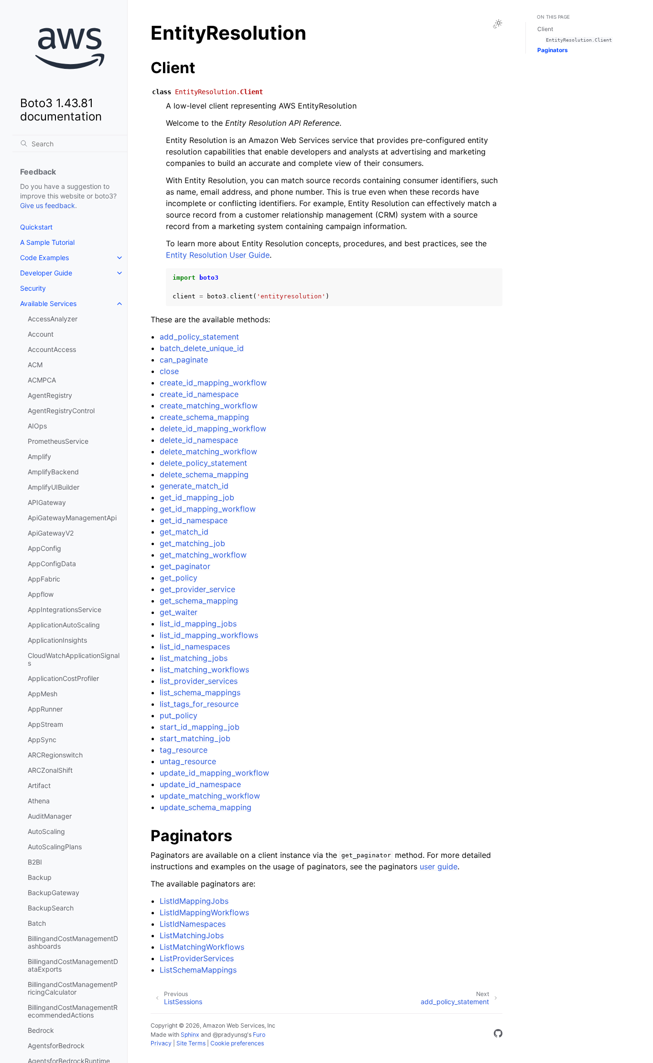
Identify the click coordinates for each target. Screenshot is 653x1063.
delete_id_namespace (199, 440)
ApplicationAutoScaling (64, 625)
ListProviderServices (197, 958)
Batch (37, 923)
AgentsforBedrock (56, 1045)
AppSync (42, 739)
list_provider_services (199, 681)
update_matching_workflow (210, 795)
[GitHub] (498, 1035)
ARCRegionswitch (55, 755)
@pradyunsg (230, 1034)
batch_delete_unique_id (202, 348)
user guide (438, 866)
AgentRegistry (50, 395)
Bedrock (41, 1030)
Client (545, 29)
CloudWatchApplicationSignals (74, 659)
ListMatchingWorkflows (202, 947)
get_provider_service (197, 589)
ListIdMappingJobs (194, 901)
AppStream (45, 724)
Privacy (161, 1043)
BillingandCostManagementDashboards (73, 942)
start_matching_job (195, 738)
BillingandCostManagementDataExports (73, 965)
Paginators (552, 50)
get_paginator (185, 566)
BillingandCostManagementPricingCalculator (73, 988)
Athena (39, 801)
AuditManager (50, 816)
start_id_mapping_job (199, 727)
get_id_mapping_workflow (208, 509)
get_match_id (184, 532)
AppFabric (44, 579)
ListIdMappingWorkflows (204, 912)
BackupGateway (53, 892)
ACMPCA (42, 380)
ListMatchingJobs (192, 935)
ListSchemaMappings (198, 970)
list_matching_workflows (204, 669)
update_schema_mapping (205, 807)
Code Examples (44, 257)
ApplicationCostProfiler (63, 678)
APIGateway (47, 502)
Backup (40, 877)
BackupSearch (51, 908)
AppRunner (45, 709)
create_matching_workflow (209, 405)
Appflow (41, 594)
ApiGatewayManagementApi (72, 518)
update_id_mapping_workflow (214, 773)
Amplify (39, 456)
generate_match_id (194, 486)
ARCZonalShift (50, 770)
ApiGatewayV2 (51, 533)
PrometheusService (58, 441)
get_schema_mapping (199, 600)
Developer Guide (46, 273)
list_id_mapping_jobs (198, 623)
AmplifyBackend (53, 472)
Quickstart (36, 227)
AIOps (37, 426)
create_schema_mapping (204, 417)
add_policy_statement (199, 336)
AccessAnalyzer (52, 319)
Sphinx (190, 1034)
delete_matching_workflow (208, 451)
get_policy (178, 577)
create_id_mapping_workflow (213, 382)
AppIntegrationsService (64, 609)
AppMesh (42, 694)
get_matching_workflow (203, 554)
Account (41, 334)
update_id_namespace (200, 784)
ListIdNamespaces (193, 924)
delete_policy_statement (203, 463)
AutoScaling (46, 831)
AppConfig (44, 548)
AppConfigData (52, 563)
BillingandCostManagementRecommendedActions (73, 1011)
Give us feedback (47, 205)
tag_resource (183, 750)
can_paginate (184, 359)
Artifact (39, 785)
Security (33, 288)
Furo (259, 1034)
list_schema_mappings (200, 692)
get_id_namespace (194, 520)
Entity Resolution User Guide (218, 255)
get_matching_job (192, 543)
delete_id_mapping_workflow (213, 428)
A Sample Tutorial (47, 242)
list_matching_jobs (194, 658)
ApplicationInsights (57, 640)
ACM (35, 365)
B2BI (35, 862)
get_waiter (178, 612)
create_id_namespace (199, 394)
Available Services (48, 303)
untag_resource (188, 761)
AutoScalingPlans (55, 847)
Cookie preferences (237, 1043)
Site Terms (191, 1043)
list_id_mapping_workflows (209, 635)
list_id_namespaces (195, 646)
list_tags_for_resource (199, 704)
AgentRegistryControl (61, 410)
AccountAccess (52, 349)
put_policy (178, 715)
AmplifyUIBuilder (53, 487)
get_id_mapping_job (197, 497)
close (169, 371)
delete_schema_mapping (204, 474)
